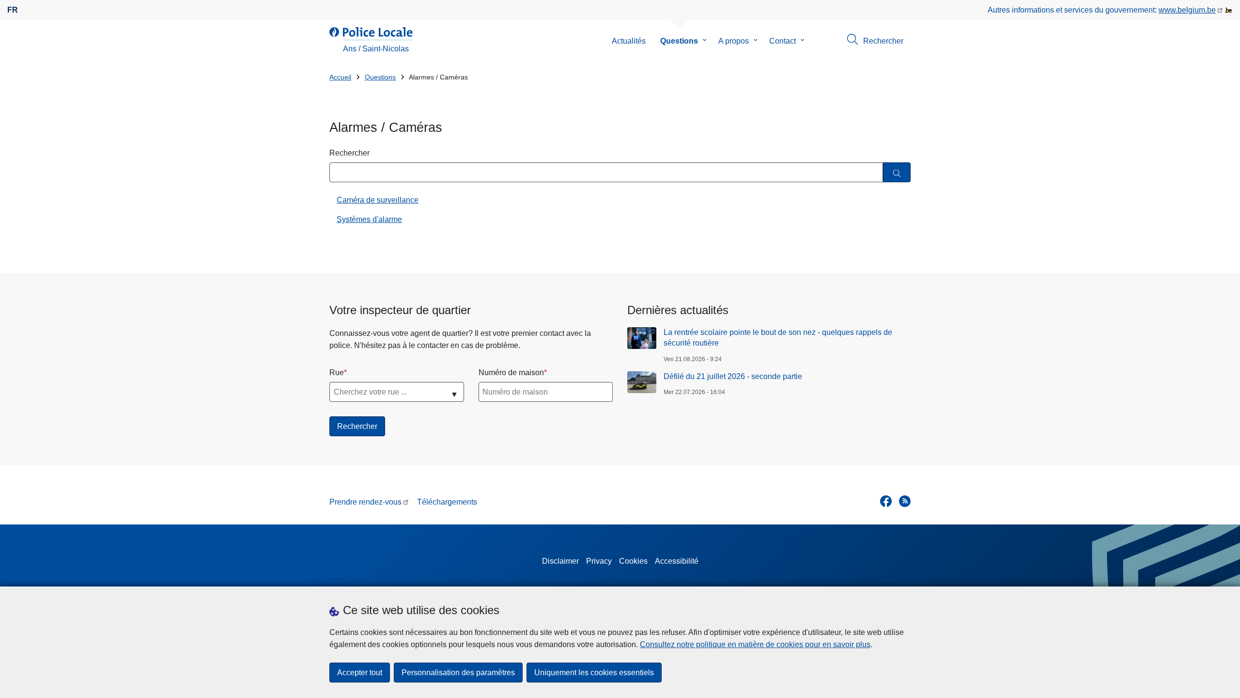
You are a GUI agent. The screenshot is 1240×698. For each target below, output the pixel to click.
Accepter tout (359, 672)
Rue (336, 372)
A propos (733, 41)
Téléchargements (447, 502)
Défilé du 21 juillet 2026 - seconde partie (733, 376)
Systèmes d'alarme (369, 219)
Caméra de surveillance (377, 200)
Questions (679, 41)
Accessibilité (676, 561)
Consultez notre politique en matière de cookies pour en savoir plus (755, 644)
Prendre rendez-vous (365, 502)
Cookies (633, 561)
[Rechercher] (897, 172)
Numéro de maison (511, 372)
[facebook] (886, 501)
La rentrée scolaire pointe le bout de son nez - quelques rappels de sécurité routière (778, 337)
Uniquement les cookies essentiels (594, 672)
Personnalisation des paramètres (458, 672)
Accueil (340, 77)
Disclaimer (560, 561)
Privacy (599, 561)
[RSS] (905, 501)
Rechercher (349, 153)
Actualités (629, 41)
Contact (782, 41)
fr (12, 10)
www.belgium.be (1187, 10)
